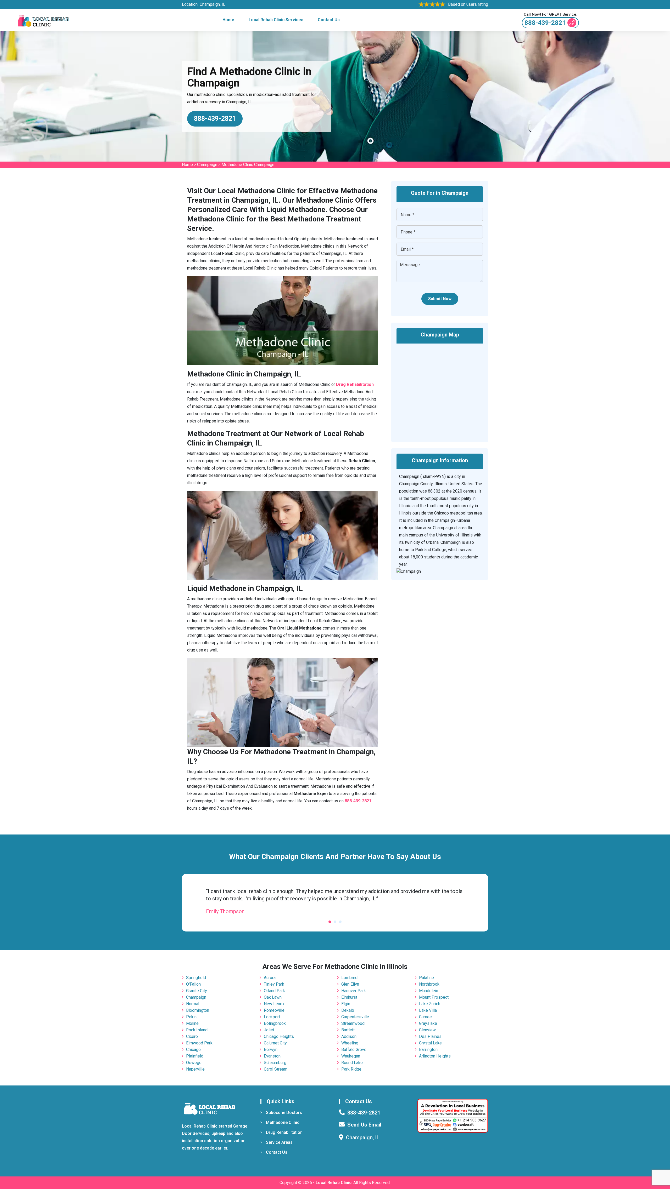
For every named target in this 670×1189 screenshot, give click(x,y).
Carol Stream (275, 1069)
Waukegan (350, 1056)
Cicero (192, 1036)
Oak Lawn (273, 997)
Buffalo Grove (353, 1049)
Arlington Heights (435, 1056)
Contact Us (329, 19)
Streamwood (353, 1023)
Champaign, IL (212, 4)
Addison (348, 1036)
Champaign (207, 164)
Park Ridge (351, 1069)
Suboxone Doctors (284, 1112)
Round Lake (352, 1062)
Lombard (349, 977)
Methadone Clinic (282, 1122)
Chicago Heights (279, 1036)
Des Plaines (430, 1036)
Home (228, 19)
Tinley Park (274, 984)
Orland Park (274, 990)
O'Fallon (193, 984)
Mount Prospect (434, 997)
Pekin (191, 1016)
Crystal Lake (430, 1043)
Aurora (270, 977)
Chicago (193, 1049)
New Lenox (274, 1003)
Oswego (194, 1062)
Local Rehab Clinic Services (276, 19)
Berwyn (270, 1049)
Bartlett (348, 1029)
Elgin (345, 1003)
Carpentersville (355, 1016)
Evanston (272, 1056)
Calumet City (275, 1043)
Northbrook (429, 984)
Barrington (428, 1049)
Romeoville (274, 1010)
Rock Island (197, 1029)
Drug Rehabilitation (284, 1132)
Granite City (196, 990)
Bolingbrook (275, 1023)
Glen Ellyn (350, 984)
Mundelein (428, 990)
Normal (192, 1003)
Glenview (427, 1029)
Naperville (195, 1069)
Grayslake (428, 1023)
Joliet (269, 1029)
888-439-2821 (545, 22)
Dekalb (347, 1010)
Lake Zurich (429, 1003)
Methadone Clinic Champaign (247, 164)
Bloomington (197, 1010)
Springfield (196, 977)
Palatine (426, 977)
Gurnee (425, 1016)
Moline (192, 1023)
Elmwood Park (199, 1043)
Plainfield (194, 1056)
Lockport (272, 1016)
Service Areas (279, 1142)
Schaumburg (275, 1062)
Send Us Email (364, 1125)
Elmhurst (349, 997)
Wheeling (349, 1043)
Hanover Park (353, 990)
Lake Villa (428, 1010)
